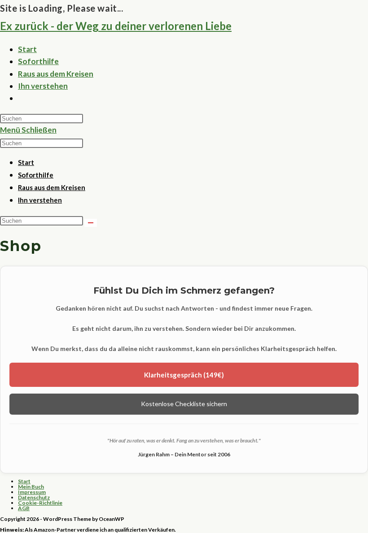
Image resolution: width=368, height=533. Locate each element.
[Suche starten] (90, 223)
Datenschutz (34, 497)
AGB (24, 508)
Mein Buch (31, 486)
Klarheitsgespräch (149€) (184, 375)
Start (26, 162)
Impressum (32, 492)
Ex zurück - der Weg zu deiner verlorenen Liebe (116, 25)
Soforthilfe (35, 175)
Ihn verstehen (40, 200)
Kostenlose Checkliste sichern (184, 403)
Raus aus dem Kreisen (51, 187)
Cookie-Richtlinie (40, 502)
